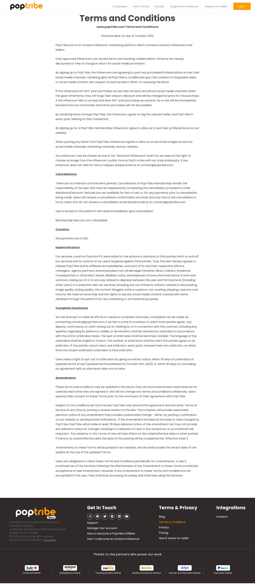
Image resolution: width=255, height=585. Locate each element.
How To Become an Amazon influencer (113, 539)
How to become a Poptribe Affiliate (111, 533)
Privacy (164, 527)
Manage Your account (102, 528)
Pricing (163, 533)
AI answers (50, 540)
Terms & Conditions (172, 522)
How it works (141, 6)
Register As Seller (216, 6)
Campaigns (120, 6)
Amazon (222, 517)
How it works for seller (174, 538)
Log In (241, 6)
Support (92, 523)
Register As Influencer (184, 6)
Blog (162, 517)
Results (159, 6)
